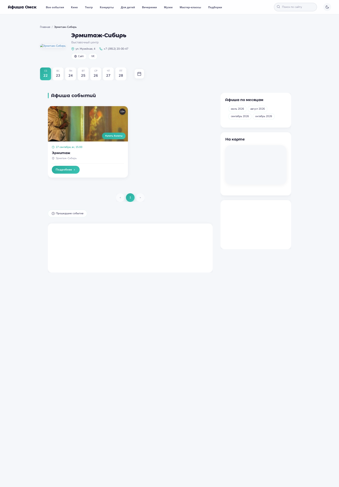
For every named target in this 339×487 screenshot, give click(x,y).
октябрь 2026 (263, 116)
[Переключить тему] (327, 7)
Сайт (81, 56)
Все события (55, 7)
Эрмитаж (61, 153)
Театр (89, 7)
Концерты (107, 7)
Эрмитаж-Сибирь (66, 158)
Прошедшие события (69, 213)
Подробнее (64, 169)
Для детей (128, 7)
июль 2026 (237, 109)
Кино (74, 7)
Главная (45, 27)
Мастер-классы (190, 7)
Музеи (168, 7)
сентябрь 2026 (240, 116)
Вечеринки (149, 7)
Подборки (215, 7)
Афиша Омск (22, 7)
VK (93, 56)
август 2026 (257, 109)
